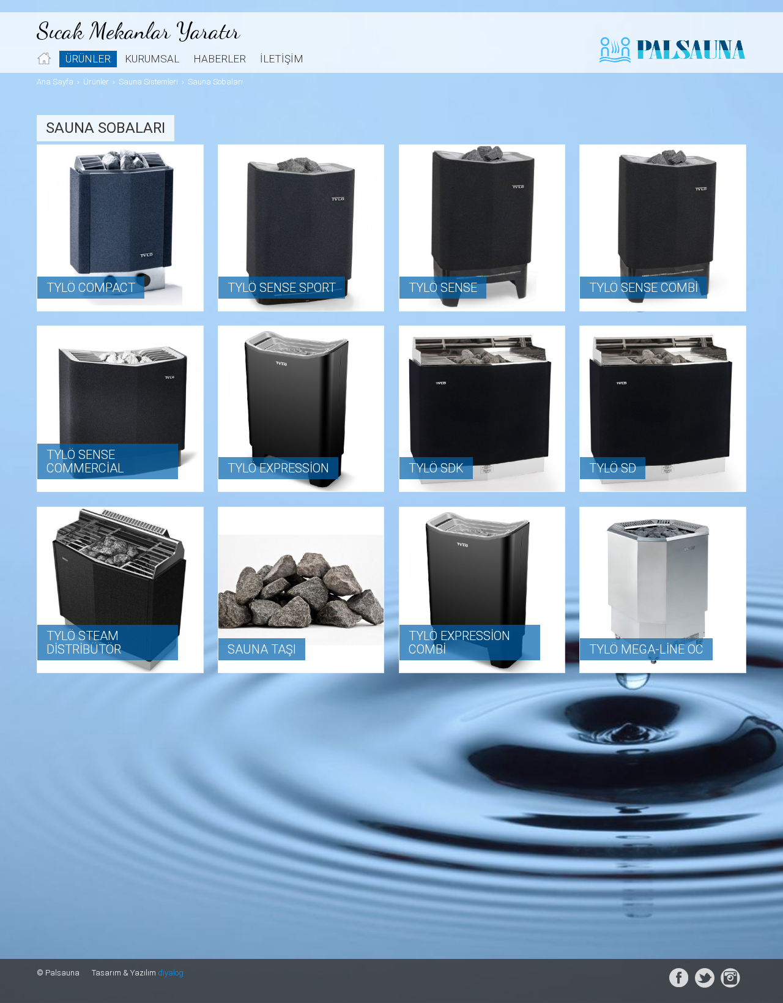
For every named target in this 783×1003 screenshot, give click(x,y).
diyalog (171, 972)
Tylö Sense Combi (643, 287)
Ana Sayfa (55, 81)
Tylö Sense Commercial (85, 461)
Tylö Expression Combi (459, 642)
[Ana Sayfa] (44, 59)
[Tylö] (120, 228)
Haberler (219, 59)
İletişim (281, 59)
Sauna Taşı (262, 649)
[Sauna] (301, 590)
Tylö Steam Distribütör (83, 642)
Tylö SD (612, 468)
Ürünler (88, 59)
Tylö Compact (90, 287)
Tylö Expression (278, 468)
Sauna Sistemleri (148, 81)
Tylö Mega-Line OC (646, 649)
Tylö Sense (443, 287)
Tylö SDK (436, 468)
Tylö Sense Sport (282, 287)
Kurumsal (152, 59)
